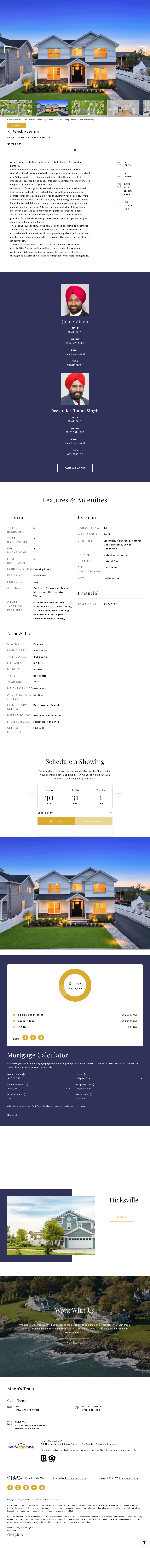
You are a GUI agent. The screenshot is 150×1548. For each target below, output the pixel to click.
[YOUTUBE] (34, 1487)
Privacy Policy (129, 1478)
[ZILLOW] (42, 1487)
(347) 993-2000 (75, 342)
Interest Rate (14, 1094)
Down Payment (15, 1084)
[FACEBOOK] (10, 1487)
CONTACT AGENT (75, 468)
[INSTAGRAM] (18, 1487)
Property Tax (83, 1084)
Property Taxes (26, 1021)
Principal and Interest (30, 1014)
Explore (122, 1217)
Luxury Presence (76, 1478)
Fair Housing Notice (51, 1444)
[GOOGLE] (26, 1487)
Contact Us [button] (75, 1342)
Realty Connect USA (51, 1441)
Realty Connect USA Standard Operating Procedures (91, 1444)
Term (79, 1074)
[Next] (118, 796)
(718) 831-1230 (75, 432)
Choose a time (46, 812)
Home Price (14, 1074)
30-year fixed (83, 1078)
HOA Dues (82, 1094)
